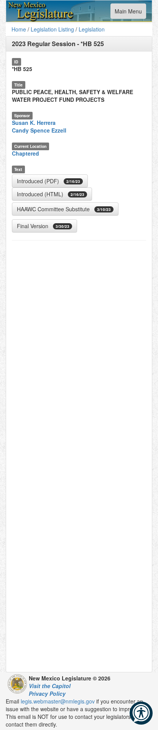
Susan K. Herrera (34, 122)
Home (19, 29)
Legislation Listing (52, 29)
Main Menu (128, 13)
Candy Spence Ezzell (39, 130)
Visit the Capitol (50, 686)
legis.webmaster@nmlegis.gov (58, 701)
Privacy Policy (47, 693)
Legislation (92, 29)
